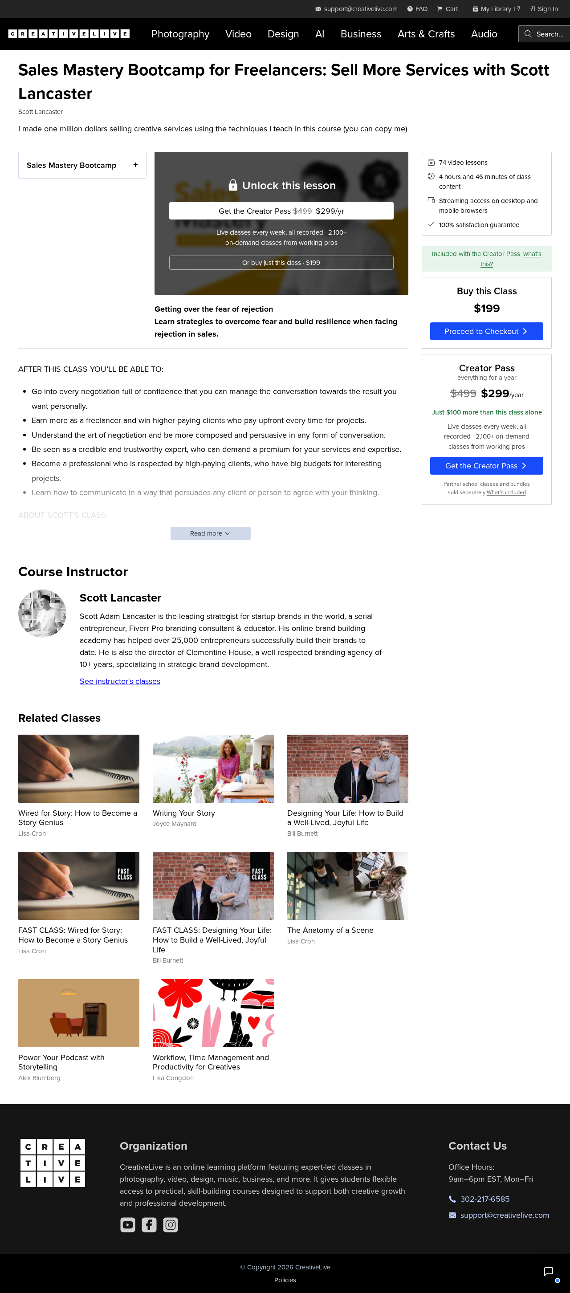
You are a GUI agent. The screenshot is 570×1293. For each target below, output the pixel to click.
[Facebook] (149, 1225)
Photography (180, 33)
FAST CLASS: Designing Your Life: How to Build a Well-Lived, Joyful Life (212, 939)
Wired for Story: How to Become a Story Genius (77, 817)
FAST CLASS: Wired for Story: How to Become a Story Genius (73, 934)
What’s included (506, 492)
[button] (548, 1271)
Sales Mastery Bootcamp (71, 165)
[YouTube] (128, 1225)
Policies (285, 1280)
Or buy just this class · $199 (281, 262)
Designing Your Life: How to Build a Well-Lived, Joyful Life (345, 817)
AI (320, 33)
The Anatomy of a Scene (330, 929)
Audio (484, 33)
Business (361, 33)
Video (238, 33)
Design (283, 33)
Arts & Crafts (426, 33)
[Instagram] (171, 1225)
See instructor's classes (120, 681)
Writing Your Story (184, 812)
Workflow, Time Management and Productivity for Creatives (211, 1062)
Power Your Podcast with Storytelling (61, 1062)
